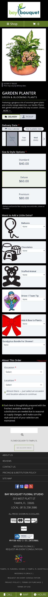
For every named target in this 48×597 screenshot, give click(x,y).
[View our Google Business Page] (22, 487)
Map (25, 594)
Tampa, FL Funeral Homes (12, 569)
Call (8, 594)
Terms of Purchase (31, 582)
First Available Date (34, 129)
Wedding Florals (23, 546)
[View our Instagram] (26, 487)
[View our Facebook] (17, 487)
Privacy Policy (12, 582)
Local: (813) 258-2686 (24, 507)
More (5, 110)
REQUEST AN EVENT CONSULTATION (24, 549)
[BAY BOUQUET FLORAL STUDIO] (24, 17)
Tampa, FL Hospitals (38, 569)
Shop (13, 24)
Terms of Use (24, 587)
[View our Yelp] (31, 487)
